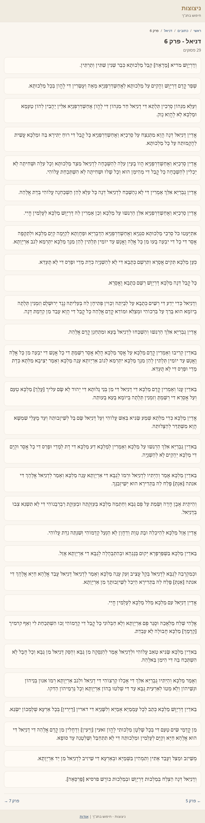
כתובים (183, 30)
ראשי (197, 30)
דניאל (168, 30)
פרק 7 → (11, 801)
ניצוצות (191, 8)
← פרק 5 (193, 801)
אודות (84, 816)
